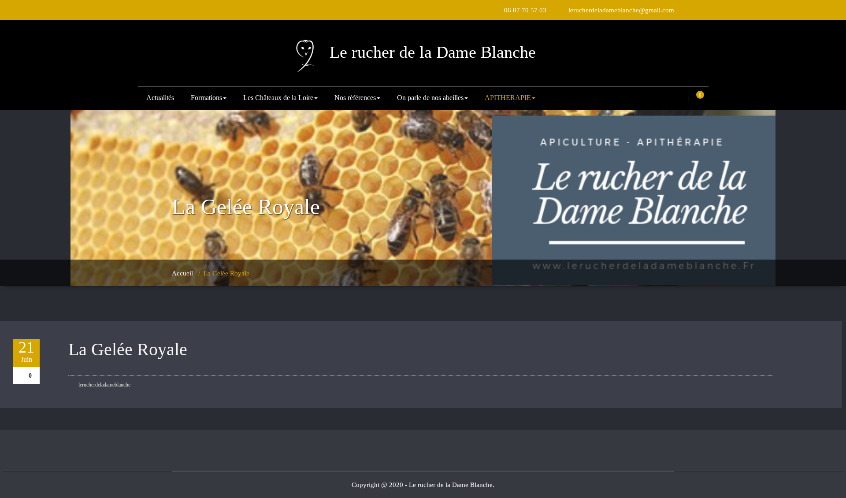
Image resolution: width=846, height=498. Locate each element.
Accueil (182, 273)
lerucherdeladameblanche (103, 385)
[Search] (682, 98)
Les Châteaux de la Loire (278, 97)
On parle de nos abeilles (430, 97)
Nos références (355, 97)
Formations (206, 97)
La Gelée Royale (127, 349)
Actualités (160, 97)
